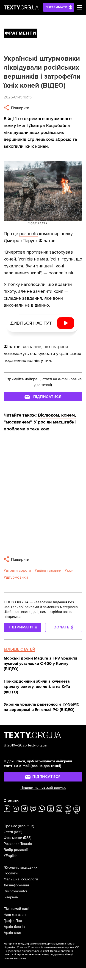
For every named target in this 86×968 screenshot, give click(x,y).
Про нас (10, 826)
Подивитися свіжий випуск (43, 787)
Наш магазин (15, 914)
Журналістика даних (20, 867)
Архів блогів (14, 926)
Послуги (11, 873)
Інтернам (11, 897)
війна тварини (49, 570)
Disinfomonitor (15, 891)
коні (70, 570)
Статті (8, 832)
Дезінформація (16, 885)
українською (40, 951)
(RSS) (18, 832)
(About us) (26, 826)
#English (10, 855)
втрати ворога (18, 570)
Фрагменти (13, 837)
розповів (28, 234)
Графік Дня (13, 920)
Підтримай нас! (16, 908)
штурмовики (17, 577)
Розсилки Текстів (18, 843)
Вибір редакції (16, 849)
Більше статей (19, 649)
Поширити (19, 108)
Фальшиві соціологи (21, 879)
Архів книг (13, 932)
